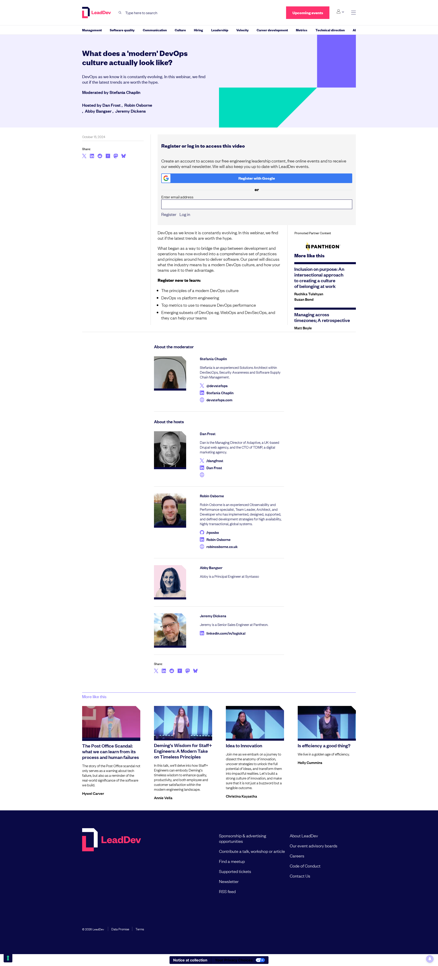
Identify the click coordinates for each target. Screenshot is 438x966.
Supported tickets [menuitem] (235, 871)
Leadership (219, 29)
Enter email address (177, 196)
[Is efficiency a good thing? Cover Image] (327, 722)
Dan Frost (111, 105)
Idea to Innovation (244, 745)
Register (168, 214)
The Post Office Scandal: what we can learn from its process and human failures (110, 751)
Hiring (198, 29)
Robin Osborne (138, 105)
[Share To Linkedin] (92, 156)
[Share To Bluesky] (123, 156)
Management (92, 29)
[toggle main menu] (353, 13)
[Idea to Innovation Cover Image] (255, 722)
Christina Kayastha (241, 795)
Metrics (301, 29)
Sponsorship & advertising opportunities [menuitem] (242, 838)
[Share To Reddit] (99, 156)
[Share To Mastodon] (116, 156)
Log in (185, 214)
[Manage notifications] (429, 959)
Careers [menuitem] (297, 855)
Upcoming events (307, 12)
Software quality (122, 29)
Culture (180, 29)
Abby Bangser (98, 111)
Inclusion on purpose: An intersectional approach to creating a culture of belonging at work (319, 277)
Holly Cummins (310, 762)
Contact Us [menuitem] (300, 875)
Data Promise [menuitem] (120, 928)
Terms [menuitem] (140, 928)
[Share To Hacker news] (108, 156)
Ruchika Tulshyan (308, 293)
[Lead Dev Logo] (97, 12)
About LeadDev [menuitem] (304, 835)
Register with (256, 178)
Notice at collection (190, 960)
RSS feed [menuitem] (227, 891)
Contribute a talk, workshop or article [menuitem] (252, 851)
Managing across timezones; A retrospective (322, 317)
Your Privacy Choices (234, 960)
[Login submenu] (340, 11)
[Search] (120, 12)
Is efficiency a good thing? (324, 745)
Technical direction (330, 29)
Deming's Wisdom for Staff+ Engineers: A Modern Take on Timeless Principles (183, 751)
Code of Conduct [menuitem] (305, 865)
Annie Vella (163, 797)
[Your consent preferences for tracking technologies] (8, 958)
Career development (272, 29)
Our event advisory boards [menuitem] (313, 845)
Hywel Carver (93, 793)
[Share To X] (84, 156)
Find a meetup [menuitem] (232, 861)
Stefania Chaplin (125, 92)
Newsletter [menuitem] (229, 881)
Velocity (242, 29)
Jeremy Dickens (130, 111)
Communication (155, 29)
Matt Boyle (303, 327)
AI (354, 29)
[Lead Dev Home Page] (111, 863)
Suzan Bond (303, 299)
